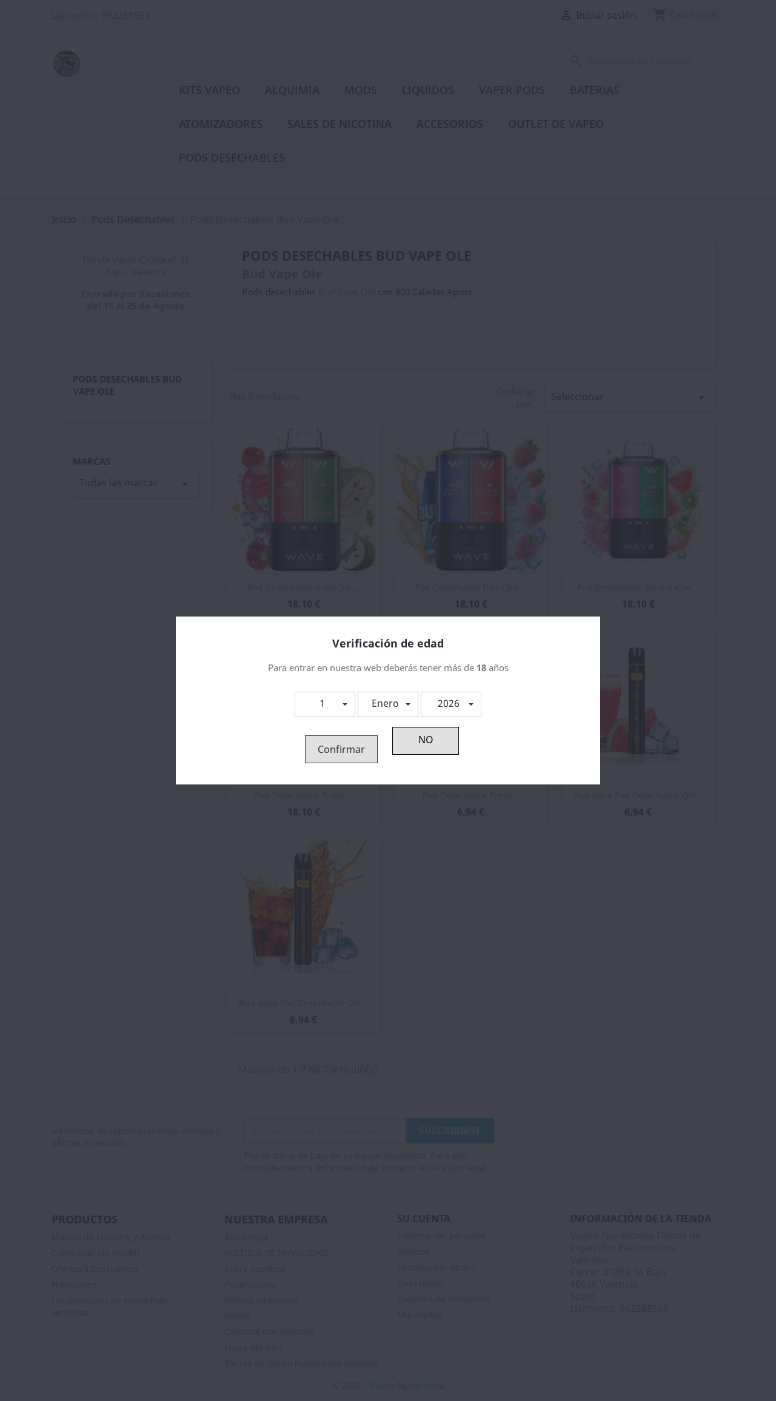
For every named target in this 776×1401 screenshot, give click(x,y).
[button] (325, 704)
